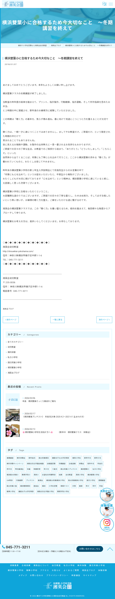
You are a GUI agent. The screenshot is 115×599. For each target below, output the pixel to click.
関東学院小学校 (63, 491)
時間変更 (37, 469)
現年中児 (90, 464)
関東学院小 (26, 475)
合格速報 (72, 464)
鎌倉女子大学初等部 (26, 491)
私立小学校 (13, 357)
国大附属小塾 (12, 486)
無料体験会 (21, 458)
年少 (87, 486)
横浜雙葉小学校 (14, 367)
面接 (80, 486)
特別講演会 (19, 469)
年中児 (9, 469)
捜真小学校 (76, 458)
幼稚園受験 (51, 464)
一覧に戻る (57, 320)
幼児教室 (12, 347)
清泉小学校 (80, 475)
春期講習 (10, 458)
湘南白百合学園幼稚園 (35, 464)
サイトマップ (89, 575)
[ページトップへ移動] (110, 549)
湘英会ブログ (8, 309)
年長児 (100, 464)
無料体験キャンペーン (15, 464)
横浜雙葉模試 (25, 486)
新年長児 (32, 458)
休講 (28, 469)
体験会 (81, 464)
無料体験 (12, 352)
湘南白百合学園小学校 (45, 491)
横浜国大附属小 (13, 475)
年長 (101, 486)
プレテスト (30, 480)
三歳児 (54, 469)
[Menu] (110, 4)
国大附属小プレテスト (69, 469)
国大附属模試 (44, 458)
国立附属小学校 (14, 362)
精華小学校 (11, 491)
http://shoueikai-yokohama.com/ (18, 251)
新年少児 (97, 458)
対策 (74, 486)
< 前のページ (10, 320)
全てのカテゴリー (15, 342)
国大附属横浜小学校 (75, 480)
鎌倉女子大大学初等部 (60, 458)
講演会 (40, 480)
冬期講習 (62, 464)
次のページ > (104, 320)
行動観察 (19, 480)
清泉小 (36, 475)
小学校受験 (53, 486)
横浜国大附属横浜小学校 (55, 480)
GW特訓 (10, 480)
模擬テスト (65, 486)
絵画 (60, 475)
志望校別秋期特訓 (49, 475)
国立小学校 (91, 480)
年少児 (46, 469)
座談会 (36, 486)
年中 (94, 486)
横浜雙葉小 (85, 469)
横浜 (43, 486)
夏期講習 (101, 480)
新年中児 (87, 458)
